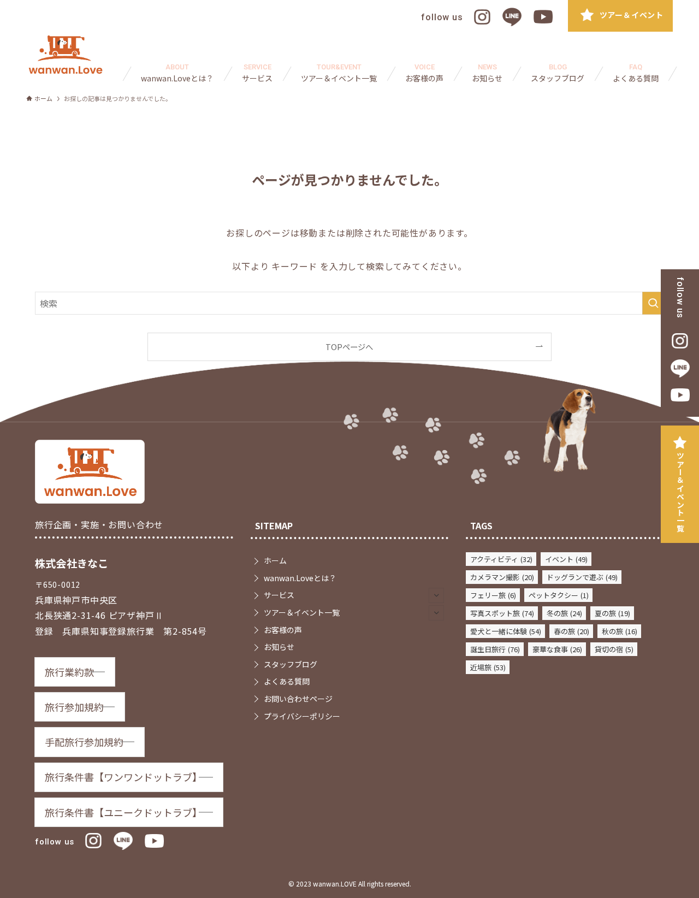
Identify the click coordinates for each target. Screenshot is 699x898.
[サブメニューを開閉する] (436, 595)
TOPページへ (349, 346)
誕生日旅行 (495, 649)
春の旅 (571, 631)
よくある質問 (287, 681)
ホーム (275, 560)
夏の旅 (612, 613)
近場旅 (488, 667)
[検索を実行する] (653, 303)
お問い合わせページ (298, 698)
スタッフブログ (290, 664)
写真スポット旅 (502, 613)
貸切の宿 (614, 649)
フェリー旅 (493, 595)
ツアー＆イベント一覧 (680, 492)
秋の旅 (619, 631)
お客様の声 (283, 629)
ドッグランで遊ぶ (582, 577)
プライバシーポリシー (302, 716)
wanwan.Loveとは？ (300, 577)
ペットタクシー (559, 595)
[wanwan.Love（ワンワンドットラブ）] (65, 54)
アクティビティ (501, 559)
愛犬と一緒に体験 (505, 631)
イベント (566, 559)
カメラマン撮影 (502, 577)
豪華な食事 (557, 649)
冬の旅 (564, 613)
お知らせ (279, 646)
